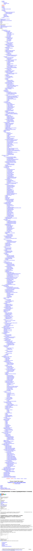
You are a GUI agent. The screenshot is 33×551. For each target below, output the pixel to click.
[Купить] (0, 511)
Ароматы (25, 478)
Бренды (3, 6)
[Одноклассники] (2, 494)
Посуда (15, 478)
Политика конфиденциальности (6, 546)
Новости (3, 543)
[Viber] (3, 494)
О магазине (3, 10)
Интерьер (18, 478)
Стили (5, 4)
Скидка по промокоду (9, 13)
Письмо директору (6, 16)
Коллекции (5, 2)
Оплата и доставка (5, 544)
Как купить (5, 15)
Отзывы (3, 17)
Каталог (3, 1)
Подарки (3, 7)
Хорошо (30, 549)
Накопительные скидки (9, 12)
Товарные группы (6, 3)
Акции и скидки (4, 542)
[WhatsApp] (4, 494)
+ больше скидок (17, 483)
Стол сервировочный (3, 505)
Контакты (3, 9)
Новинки (3, 5)
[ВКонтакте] (0, 494)
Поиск (1, 21)
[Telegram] (5, 494)
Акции (5, 11)
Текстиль (22, 478)
